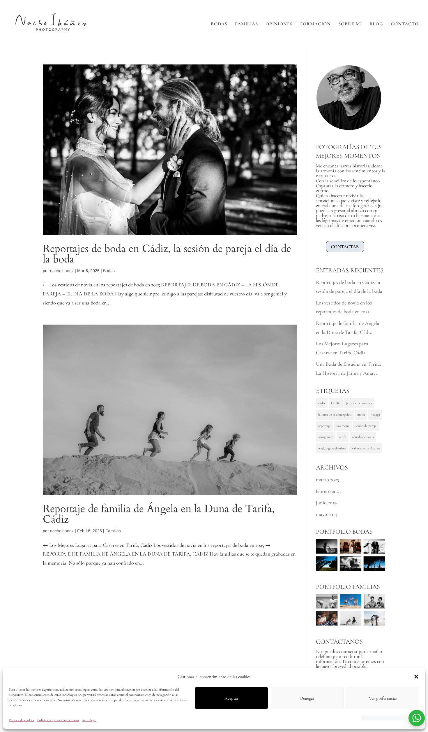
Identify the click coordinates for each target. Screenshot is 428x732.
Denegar (307, 698)
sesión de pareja (365, 426)
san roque (342, 426)
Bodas (109, 270)
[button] (416, 677)
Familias (113, 530)
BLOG (376, 24)
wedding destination (332, 448)
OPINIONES (279, 24)
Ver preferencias (383, 698)
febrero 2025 (328, 491)
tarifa (342, 437)
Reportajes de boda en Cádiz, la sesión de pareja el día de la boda (167, 253)
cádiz (321, 403)
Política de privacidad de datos (58, 720)
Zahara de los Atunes (365, 448)
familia (335, 403)
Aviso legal (89, 720)
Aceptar (231, 698)
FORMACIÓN (315, 24)
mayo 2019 (326, 514)
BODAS (219, 24)
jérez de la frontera (359, 403)
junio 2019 (326, 502)
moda (361, 414)
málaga (375, 414)
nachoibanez (62, 270)
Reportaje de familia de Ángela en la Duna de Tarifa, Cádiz (159, 514)
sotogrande (325, 437)
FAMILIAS (246, 24)
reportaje (324, 426)
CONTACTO (405, 24)
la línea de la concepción (334, 414)
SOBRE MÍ (350, 24)
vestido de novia (363, 437)
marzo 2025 (327, 479)
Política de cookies (21, 720)
